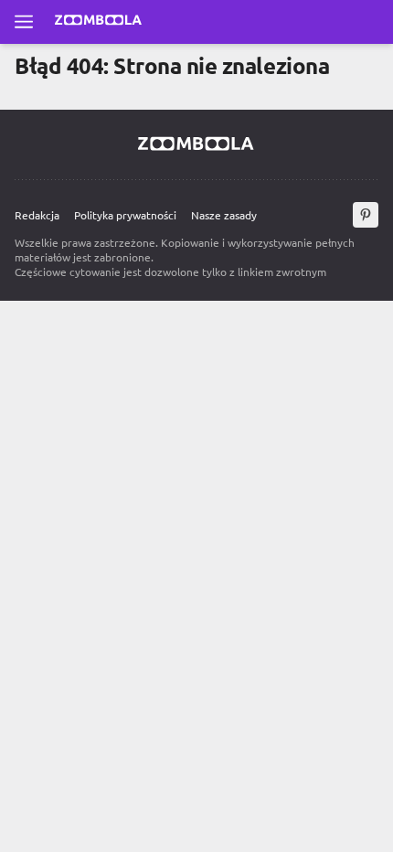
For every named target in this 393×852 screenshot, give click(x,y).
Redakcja (37, 215)
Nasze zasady (224, 215)
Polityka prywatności (125, 215)
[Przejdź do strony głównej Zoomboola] (99, 22)
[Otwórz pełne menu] (24, 22)
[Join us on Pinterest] (365, 215)
